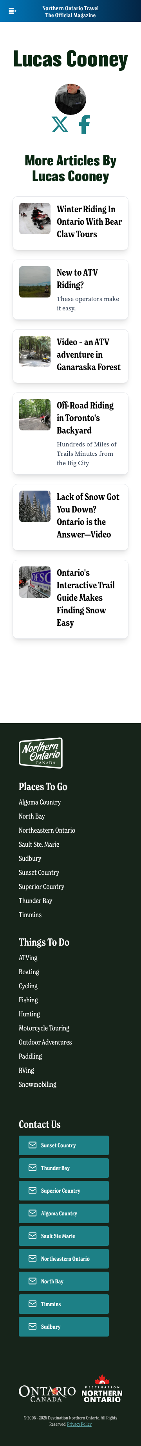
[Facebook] (84, 125)
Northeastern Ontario (47, 830)
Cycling (28, 986)
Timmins (30, 915)
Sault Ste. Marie (39, 844)
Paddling (30, 1056)
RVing (26, 1070)
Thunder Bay (35, 901)
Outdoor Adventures (45, 1042)
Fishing (28, 1000)
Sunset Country (39, 873)
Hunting (29, 1014)
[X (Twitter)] (60, 125)
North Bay (32, 816)
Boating (29, 972)
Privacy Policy (79, 1424)
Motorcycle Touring (44, 1028)
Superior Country (41, 887)
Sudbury (30, 859)
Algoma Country (40, 802)
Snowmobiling (37, 1084)
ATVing (28, 958)
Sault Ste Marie (58, 1236)
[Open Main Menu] (13, 11)
